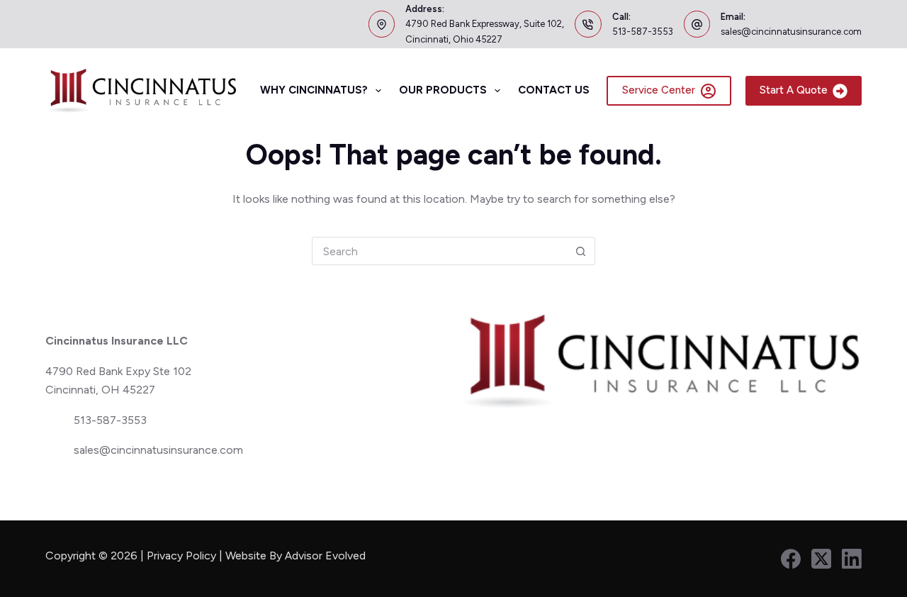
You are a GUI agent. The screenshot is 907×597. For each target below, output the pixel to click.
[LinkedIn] (852, 559)
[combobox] (439, 251)
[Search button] (580, 251)
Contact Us (554, 90)
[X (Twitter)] (821, 559)
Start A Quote (794, 90)
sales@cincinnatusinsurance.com (791, 31)
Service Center (658, 90)
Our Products (443, 90)
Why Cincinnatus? (314, 90)
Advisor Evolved (326, 555)
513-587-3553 (642, 31)
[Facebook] (791, 559)
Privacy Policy (181, 555)
